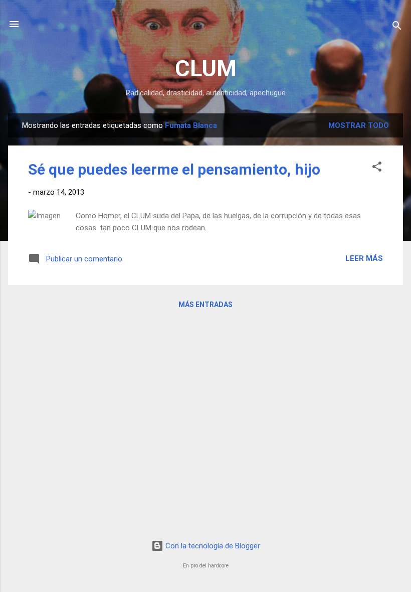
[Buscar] (397, 27)
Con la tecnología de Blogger (211, 545)
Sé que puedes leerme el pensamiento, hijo (174, 169)
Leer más (364, 258)
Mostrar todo (358, 125)
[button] (377, 168)
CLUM (206, 68)
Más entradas (205, 305)
